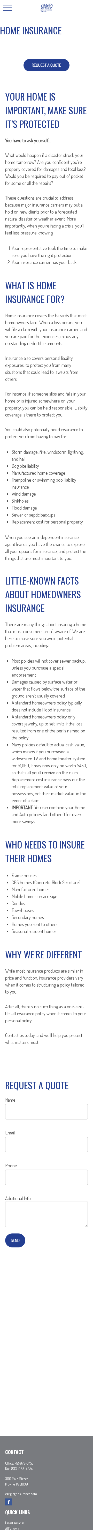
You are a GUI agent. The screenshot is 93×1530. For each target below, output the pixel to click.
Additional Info (18, 1198)
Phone (11, 1165)
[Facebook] (8, 1501)
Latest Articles (14, 1523)
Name (10, 1100)
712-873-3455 (24, 1463)
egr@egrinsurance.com (21, 1493)
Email (10, 1132)
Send (15, 1240)
